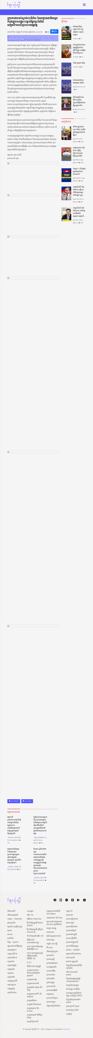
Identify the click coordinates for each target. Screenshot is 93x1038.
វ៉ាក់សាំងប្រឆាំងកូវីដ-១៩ (35, 936)
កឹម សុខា (49, 947)
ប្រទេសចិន (50, 955)
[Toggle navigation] (83, 5)
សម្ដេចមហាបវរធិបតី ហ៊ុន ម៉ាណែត (53, 912)
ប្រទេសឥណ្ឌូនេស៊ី (72, 942)
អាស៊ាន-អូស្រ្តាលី (72, 961)
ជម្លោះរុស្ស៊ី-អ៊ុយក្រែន (53, 1005)
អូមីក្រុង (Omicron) (34, 919)
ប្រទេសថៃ (69, 915)
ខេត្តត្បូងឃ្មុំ (11, 988)
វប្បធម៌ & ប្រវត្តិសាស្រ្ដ (39, 837)
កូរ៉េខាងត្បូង (50, 982)
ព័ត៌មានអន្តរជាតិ (12, 915)
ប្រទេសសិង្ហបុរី (71, 930)
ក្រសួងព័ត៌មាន (32, 1000)
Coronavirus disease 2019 (78, 81)
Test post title (79, 63)
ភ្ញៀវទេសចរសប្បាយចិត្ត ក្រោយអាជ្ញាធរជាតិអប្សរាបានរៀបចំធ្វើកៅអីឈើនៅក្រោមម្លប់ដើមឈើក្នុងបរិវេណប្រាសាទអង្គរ (40, 825)
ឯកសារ (9, 934)
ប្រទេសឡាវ (70, 922)
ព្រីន (55, 31)
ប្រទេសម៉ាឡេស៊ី (71, 934)
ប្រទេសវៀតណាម (72, 919)
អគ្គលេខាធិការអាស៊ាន (73, 953)
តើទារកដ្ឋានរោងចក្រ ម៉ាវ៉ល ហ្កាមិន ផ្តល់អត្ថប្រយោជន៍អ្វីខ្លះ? (79, 130)
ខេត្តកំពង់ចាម (11, 992)
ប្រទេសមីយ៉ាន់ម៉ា (71, 926)
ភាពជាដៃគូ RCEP (72, 1010)
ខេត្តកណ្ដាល (11, 984)
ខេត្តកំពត (10, 973)
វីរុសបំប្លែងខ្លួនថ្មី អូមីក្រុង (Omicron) (35, 931)
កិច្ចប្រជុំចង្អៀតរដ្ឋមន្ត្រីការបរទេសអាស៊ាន (73, 980)
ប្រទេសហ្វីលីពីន (71, 938)
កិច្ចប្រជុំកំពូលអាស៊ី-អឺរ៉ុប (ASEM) (74, 967)
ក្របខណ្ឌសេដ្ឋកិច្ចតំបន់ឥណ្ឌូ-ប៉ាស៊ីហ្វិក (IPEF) (74, 994)
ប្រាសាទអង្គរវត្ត (27, 801)
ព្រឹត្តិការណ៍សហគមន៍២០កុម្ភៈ (33, 941)
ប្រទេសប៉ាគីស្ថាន (52, 998)
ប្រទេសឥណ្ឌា (51, 1002)
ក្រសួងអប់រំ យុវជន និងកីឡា (34, 988)
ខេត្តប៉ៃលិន (11, 969)
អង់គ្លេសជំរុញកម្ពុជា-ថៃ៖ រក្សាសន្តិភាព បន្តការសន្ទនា (78, 30)
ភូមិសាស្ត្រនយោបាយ (53, 936)
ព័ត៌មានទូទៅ (11, 837)
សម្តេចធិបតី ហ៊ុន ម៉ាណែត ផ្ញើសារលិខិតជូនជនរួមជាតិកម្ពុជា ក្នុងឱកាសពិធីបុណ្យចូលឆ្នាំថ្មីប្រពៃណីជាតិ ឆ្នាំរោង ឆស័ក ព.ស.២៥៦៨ (79, 191)
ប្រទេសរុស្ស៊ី (50, 959)
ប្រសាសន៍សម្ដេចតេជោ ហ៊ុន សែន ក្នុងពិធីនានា (54, 923)
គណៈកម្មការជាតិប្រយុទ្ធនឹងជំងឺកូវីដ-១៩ (35, 948)
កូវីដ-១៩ (30, 915)
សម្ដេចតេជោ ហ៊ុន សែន (54, 917)
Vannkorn (66, 1029)
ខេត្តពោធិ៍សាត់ (12, 957)
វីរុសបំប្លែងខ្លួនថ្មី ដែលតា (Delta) (35, 924)
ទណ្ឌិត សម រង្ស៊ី (51, 943)
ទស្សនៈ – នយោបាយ (14, 919)
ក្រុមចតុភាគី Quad (72, 1006)
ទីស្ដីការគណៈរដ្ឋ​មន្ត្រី (34, 966)
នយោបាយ (50, 932)
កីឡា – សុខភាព (12, 942)
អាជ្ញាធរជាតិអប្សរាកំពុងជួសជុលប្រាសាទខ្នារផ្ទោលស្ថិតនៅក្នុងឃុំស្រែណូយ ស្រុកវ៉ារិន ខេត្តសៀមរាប (14, 856)
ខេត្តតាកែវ (10, 961)
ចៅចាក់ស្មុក (50, 940)
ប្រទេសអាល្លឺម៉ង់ (51, 990)
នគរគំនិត (10, 938)
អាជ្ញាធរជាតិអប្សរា (14, 801)
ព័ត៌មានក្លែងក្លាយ (52, 951)
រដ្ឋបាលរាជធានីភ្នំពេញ (14, 946)
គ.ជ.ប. (29, 962)
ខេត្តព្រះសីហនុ (12, 953)
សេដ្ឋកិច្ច (69, 1014)
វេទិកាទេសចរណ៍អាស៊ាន (71, 973)
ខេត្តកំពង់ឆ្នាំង (11, 965)
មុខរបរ (9, 930)
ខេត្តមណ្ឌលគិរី (12, 981)
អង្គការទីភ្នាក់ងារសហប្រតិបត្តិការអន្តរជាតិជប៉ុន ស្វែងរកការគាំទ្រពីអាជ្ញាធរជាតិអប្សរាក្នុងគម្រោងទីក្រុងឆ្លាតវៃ (14, 825)
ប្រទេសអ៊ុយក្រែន (52, 963)
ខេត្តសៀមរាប (11, 950)
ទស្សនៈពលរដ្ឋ (51, 928)
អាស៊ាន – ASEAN (73, 950)
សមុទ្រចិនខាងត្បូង (72, 985)
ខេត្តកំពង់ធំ (11, 977)
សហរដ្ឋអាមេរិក (51, 967)
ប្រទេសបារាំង (51, 986)
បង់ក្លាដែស (50, 994)
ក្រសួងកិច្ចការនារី (32, 1021)
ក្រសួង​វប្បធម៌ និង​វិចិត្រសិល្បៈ (34, 1016)
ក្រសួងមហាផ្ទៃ (32, 979)
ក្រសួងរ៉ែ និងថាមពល (34, 1004)
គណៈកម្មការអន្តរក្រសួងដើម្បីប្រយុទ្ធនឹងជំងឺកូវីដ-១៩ (35, 956)
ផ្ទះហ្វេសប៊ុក (39, 32)
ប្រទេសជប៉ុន (50, 974)
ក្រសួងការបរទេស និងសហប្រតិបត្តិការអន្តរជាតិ (33, 973)
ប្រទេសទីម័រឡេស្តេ (72, 946)
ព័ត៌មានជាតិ (11, 911)
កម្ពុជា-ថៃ (69, 911)
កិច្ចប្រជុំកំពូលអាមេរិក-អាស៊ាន (73, 1001)
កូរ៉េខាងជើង (50, 978)
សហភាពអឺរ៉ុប (51, 971)
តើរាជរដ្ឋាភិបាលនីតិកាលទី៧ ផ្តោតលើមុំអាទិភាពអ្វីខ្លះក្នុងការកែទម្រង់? (79, 101)
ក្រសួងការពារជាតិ (33, 983)
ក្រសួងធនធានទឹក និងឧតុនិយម (34, 995)
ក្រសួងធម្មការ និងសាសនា (33, 1009)
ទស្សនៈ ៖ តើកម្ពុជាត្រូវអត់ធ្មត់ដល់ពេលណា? (79, 171)
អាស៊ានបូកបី (70, 957)
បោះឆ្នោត (30, 911)
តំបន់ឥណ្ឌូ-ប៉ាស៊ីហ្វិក (73, 989)
